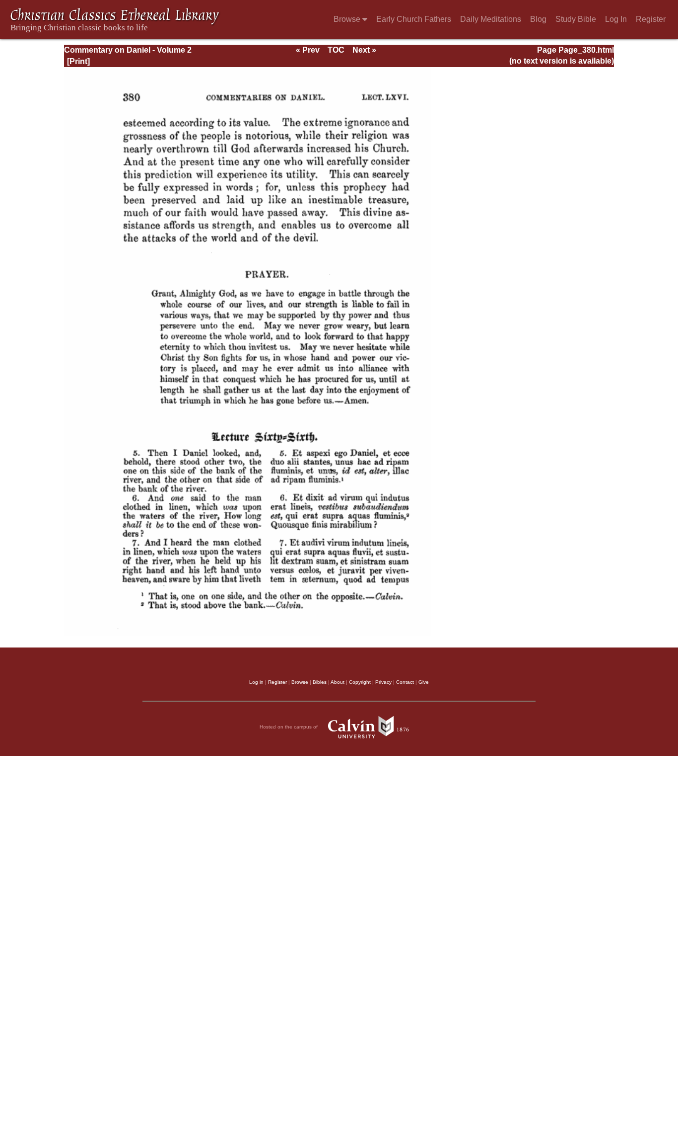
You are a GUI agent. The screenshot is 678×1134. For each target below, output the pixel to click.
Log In (616, 19)
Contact (405, 682)
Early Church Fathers (413, 19)
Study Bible (575, 19)
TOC (336, 50)
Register (651, 19)
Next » (364, 50)
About (337, 682)
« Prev (308, 50)
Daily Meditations (490, 19)
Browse (348, 19)
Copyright (360, 682)
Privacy (383, 682)
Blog (538, 19)
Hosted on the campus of (289, 726)
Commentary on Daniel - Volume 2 (128, 50)
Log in (256, 682)
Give (423, 682)
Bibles (320, 682)
